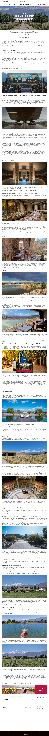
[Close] (33, 363)
